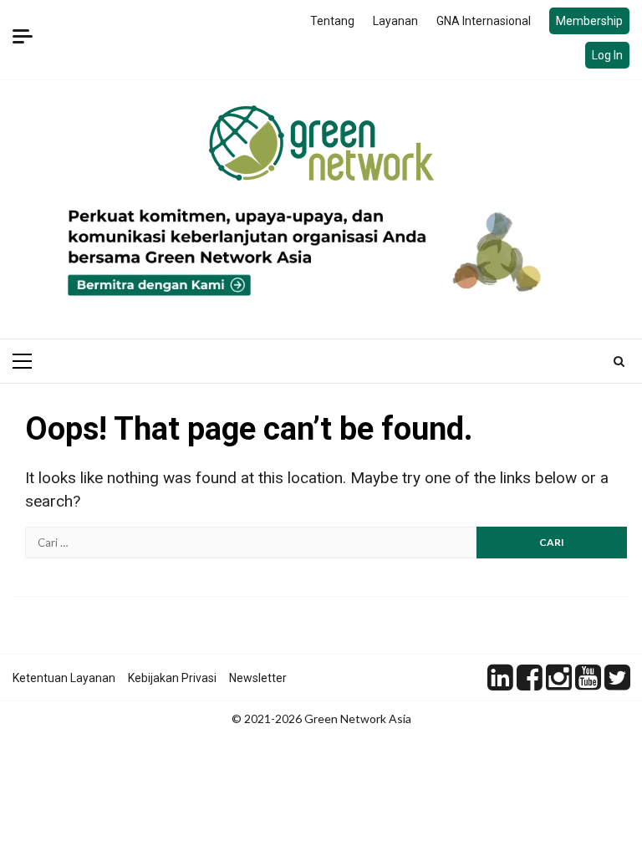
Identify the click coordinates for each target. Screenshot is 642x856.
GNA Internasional (483, 21)
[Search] (619, 361)
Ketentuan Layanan (64, 678)
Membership (589, 21)
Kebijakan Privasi (172, 678)
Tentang (332, 21)
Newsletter (258, 678)
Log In (607, 55)
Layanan (395, 21)
